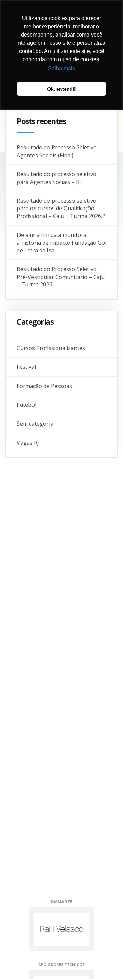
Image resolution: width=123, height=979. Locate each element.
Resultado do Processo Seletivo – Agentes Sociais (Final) (59, 151)
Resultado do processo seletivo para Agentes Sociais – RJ (56, 177)
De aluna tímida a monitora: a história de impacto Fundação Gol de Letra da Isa (61, 242)
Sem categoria (35, 423)
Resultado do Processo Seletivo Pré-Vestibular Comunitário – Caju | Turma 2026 (61, 276)
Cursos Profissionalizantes (51, 348)
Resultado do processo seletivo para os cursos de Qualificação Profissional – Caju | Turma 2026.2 (61, 208)
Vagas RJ (28, 442)
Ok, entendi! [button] (61, 89)
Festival (26, 367)
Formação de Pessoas (44, 386)
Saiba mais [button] (61, 68)
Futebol (26, 404)
